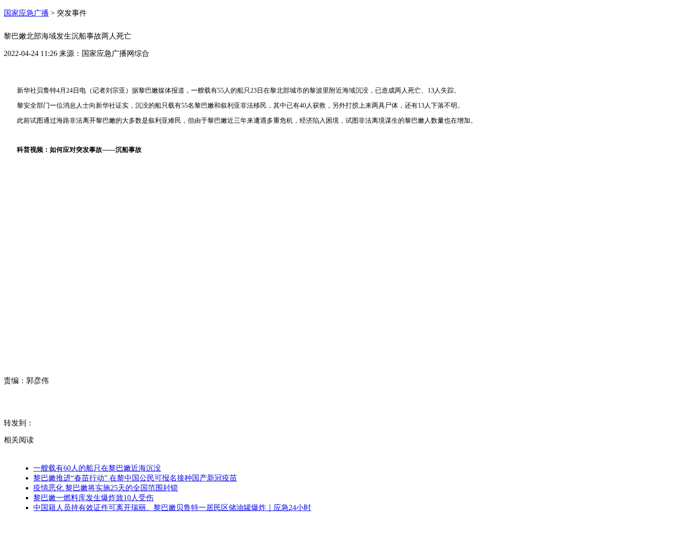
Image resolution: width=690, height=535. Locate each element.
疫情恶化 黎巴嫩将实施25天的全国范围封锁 (105, 488)
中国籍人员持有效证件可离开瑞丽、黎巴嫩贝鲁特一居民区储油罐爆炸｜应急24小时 (172, 507)
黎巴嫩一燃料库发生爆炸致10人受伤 (93, 498)
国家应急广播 (26, 13)
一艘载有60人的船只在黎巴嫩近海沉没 (97, 468)
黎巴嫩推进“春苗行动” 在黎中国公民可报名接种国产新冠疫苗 (135, 478)
